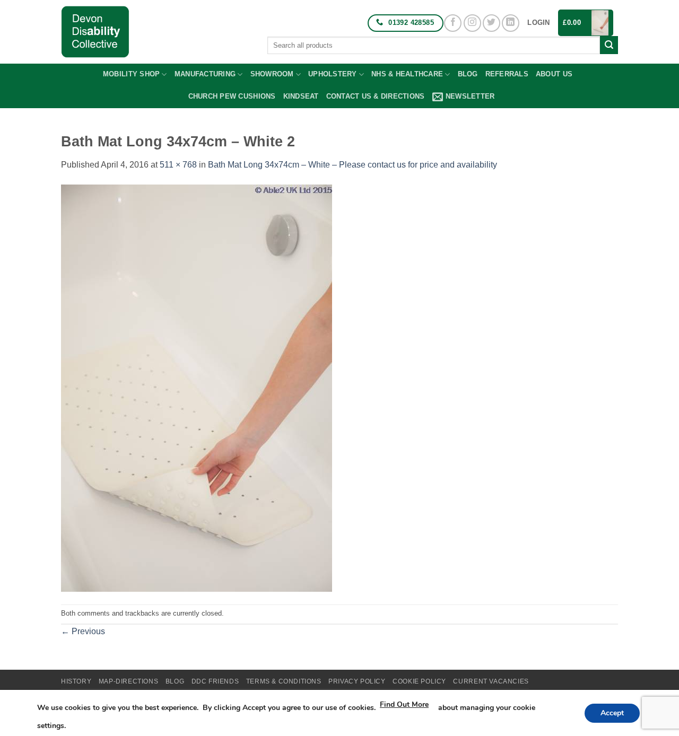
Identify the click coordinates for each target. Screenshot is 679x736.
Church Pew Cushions (232, 96)
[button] (538, 22)
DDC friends (215, 681)
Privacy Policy (357, 681)
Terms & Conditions (283, 681)
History (76, 681)
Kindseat (301, 96)
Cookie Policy (419, 681)
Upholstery (332, 74)
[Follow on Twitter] (491, 23)
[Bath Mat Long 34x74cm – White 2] (196, 387)
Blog (468, 74)
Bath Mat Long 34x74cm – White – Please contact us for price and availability (352, 164)
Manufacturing (205, 74)
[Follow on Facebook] (453, 23)
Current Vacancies (490, 681)
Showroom (272, 74)
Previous (83, 631)
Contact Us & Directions (375, 96)
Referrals (506, 74)
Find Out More (404, 704)
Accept (612, 713)
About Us (554, 74)
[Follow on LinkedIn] (510, 23)
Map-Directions (129, 681)
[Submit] (609, 45)
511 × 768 (178, 164)
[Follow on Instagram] (472, 23)
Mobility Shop (131, 74)
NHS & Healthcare (407, 74)
